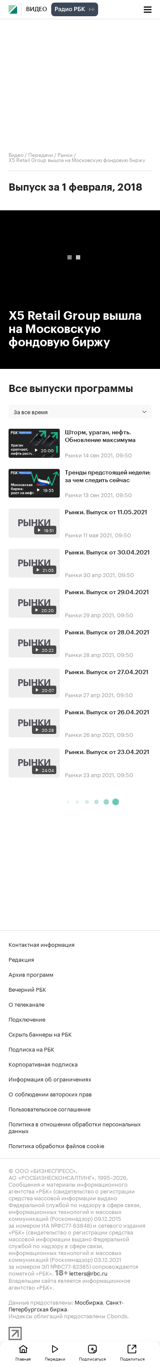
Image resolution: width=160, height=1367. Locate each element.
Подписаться (92, 1358)
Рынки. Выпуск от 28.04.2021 (107, 633)
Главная (23, 1358)
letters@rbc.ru (88, 1272)
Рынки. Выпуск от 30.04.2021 (107, 553)
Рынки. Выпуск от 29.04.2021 (107, 592)
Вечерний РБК (27, 988)
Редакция (21, 959)
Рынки (65, 154)
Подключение (27, 1018)
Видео (36, 9)
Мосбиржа (89, 1301)
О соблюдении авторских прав (50, 1093)
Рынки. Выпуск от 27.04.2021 (106, 672)
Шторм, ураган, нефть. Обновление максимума (100, 436)
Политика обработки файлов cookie (57, 1145)
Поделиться (132, 1358)
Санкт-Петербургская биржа (66, 1305)
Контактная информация (42, 944)
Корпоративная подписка (43, 1063)
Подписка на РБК (31, 1048)
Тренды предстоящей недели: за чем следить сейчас (108, 476)
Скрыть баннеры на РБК (40, 1033)
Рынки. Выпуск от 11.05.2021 (106, 513)
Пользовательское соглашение (49, 1108)
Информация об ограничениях (50, 1078)
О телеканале (26, 1003)
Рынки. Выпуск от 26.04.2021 (107, 713)
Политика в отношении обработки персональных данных (75, 1126)
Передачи (40, 154)
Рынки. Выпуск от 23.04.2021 (107, 752)
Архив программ (31, 973)
